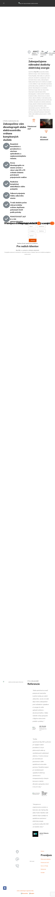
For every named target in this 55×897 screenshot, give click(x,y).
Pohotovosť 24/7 (27, 223)
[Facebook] (4, 888)
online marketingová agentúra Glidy (25, 890)
